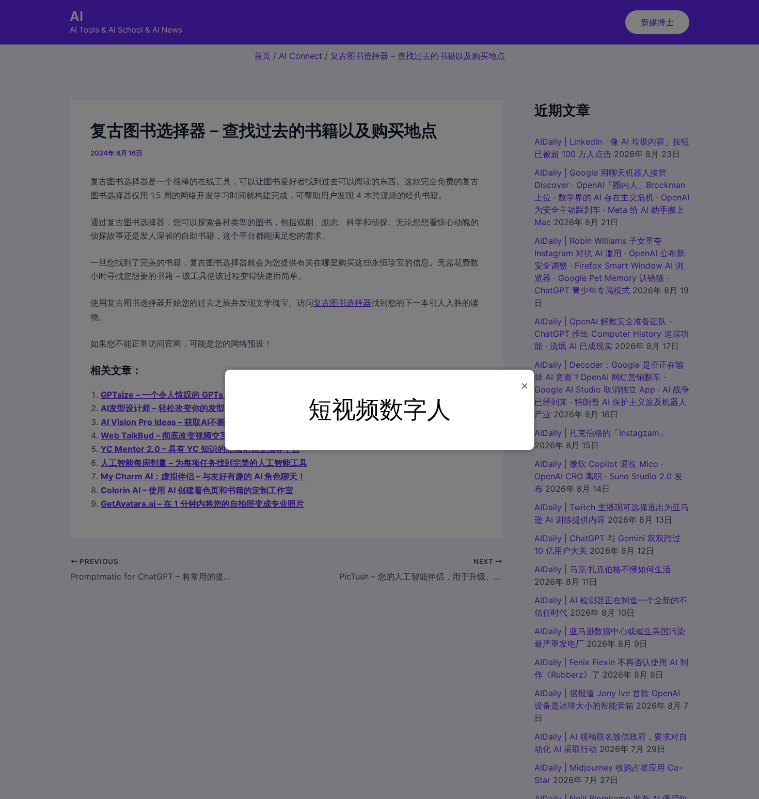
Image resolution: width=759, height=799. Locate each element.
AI (76, 16)
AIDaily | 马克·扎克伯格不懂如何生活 (602, 569)
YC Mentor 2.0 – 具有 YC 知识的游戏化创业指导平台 (200, 449)
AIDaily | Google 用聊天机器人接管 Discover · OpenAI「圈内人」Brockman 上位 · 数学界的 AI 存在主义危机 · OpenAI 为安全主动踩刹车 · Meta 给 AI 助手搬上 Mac (611, 197)
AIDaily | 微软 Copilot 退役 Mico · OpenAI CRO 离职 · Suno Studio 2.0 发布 (608, 476)
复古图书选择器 (342, 302)
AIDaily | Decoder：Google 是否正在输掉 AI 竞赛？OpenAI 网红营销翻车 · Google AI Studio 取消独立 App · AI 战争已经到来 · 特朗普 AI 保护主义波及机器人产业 (611, 389)
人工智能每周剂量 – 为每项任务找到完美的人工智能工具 (204, 463)
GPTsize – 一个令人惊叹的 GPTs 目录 (171, 394)
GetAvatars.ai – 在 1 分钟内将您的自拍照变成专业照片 (202, 503)
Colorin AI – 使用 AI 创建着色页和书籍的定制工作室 (197, 490)
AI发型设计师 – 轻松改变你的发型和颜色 (175, 408)
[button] (657, 22)
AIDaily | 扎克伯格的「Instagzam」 (601, 433)
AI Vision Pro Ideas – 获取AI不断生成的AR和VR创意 (200, 422)
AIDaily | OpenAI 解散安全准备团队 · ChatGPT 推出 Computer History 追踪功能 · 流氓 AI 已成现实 (611, 333)
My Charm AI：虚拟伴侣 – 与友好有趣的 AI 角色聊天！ (203, 476)
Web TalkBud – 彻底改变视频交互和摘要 (177, 435)
